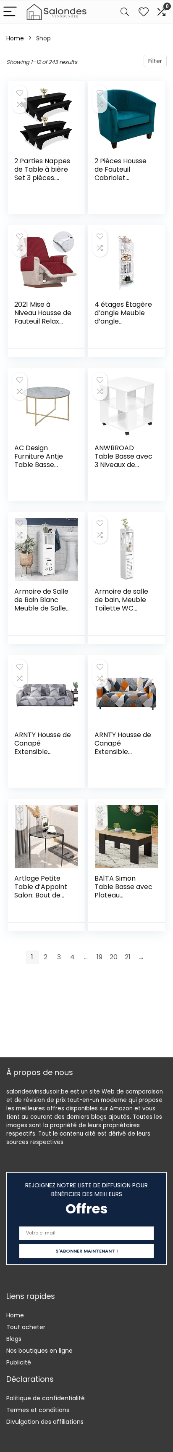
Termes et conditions (37, 1410)
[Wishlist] (144, 12)
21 (128, 957)
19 (99, 957)
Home (15, 38)
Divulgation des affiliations (45, 1421)
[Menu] (10, 12)
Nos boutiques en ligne (39, 1350)
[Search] (125, 12)
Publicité (18, 1362)
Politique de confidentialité (45, 1398)
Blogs (13, 1339)
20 (114, 957)
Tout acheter (25, 1327)
